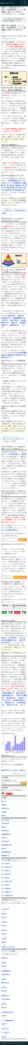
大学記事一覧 (24, 5)
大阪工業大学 (14, 320)
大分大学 (17, 353)
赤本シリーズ (18, 472)
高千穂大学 (10, 185)
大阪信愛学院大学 (14, 181)
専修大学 (7, 885)
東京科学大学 (8, 881)
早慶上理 (3, 805)
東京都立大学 (8, 867)
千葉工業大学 (11, 316)
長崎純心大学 (19, 185)
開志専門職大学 (12, 188)
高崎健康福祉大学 (19, 318)
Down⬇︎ (17, 612)
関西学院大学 (12, 355)
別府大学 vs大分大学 (3, 936)
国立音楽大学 (9, 190)
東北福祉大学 (5, 318)
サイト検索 (24, 1)
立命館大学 (8, 888)
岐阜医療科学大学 (6, 845)
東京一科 (3, 801)
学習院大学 (8, 892)
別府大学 (22, 640)
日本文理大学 (5, 642)
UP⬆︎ (4, 612)
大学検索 (22, 539)
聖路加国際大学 (8, 693)
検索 (24, 783)
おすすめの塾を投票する (9, 530)
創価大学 (21, 316)
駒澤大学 (21, 355)
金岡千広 (3, 815)
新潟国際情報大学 (6, 852)
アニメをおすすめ (20, 577)
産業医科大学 (14, 325)
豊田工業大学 (21, 693)
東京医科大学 (11, 698)
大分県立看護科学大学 (9, 640)
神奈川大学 (8, 874)
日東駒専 (3, 812)
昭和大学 (14, 323)
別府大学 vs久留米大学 (4, 920)
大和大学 (4, 320)
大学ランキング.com (7, 3)
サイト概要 (24, 3)
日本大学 (7, 863)
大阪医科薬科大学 (7, 695)
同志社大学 (8, 870)
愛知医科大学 (9, 703)
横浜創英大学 (19, 190)
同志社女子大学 (12, 705)
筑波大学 (7, 878)
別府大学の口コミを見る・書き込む (13, 770)
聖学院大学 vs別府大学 (4, 960)
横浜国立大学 (9, 895)
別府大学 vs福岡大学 (3, 928)
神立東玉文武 (5, 808)
